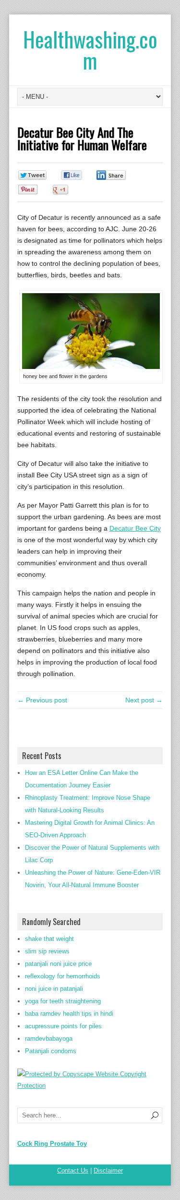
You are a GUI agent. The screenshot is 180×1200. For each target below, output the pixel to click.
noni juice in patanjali (54, 988)
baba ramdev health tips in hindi (69, 1013)
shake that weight (49, 938)
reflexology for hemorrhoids (62, 976)
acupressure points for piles (63, 1026)
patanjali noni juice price (58, 963)
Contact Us (72, 1170)
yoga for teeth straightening (63, 1001)
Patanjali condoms (50, 1051)
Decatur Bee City (135, 528)
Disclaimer (108, 1170)
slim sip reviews (47, 951)
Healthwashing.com (90, 50)
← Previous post (42, 700)
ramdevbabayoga (48, 1038)
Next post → (144, 700)
